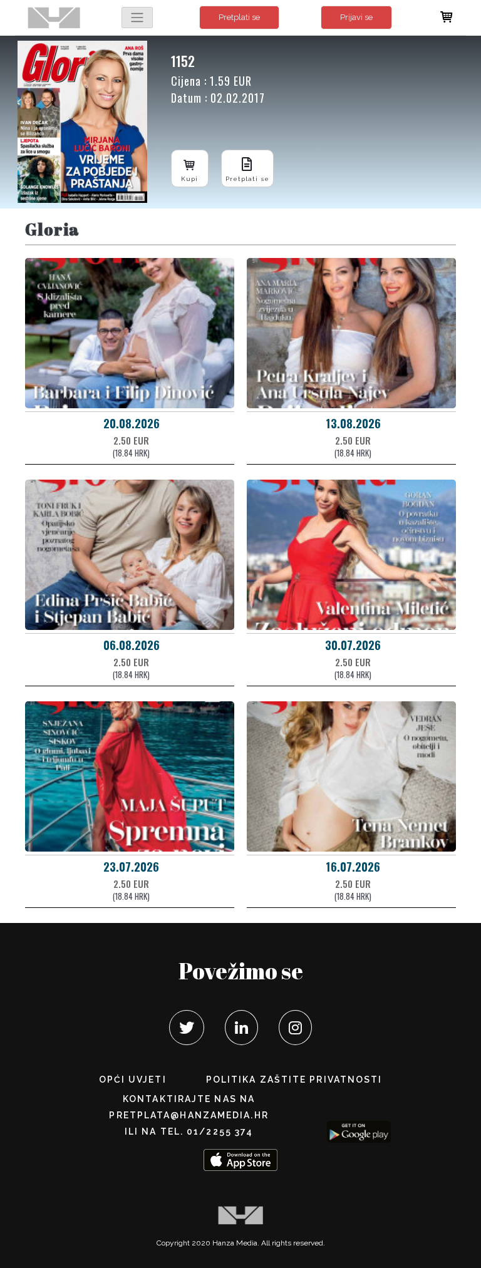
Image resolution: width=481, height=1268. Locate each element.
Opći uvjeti (133, 1080)
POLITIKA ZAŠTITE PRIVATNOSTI (294, 1080)
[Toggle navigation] (137, 17)
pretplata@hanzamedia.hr (188, 1115)
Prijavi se (356, 17)
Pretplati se (239, 17)
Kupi (189, 178)
